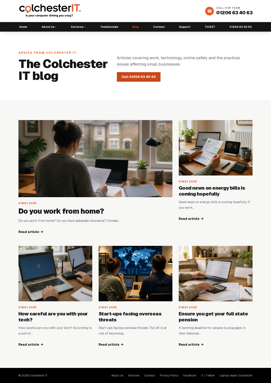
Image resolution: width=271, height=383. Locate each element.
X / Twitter (208, 375)
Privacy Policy (169, 375)
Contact (159, 26)
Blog (135, 26)
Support (184, 26)
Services (78, 26)
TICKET (210, 26)
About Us (49, 26)
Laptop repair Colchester (236, 375)
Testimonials (109, 26)
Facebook (189, 375)
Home (23, 26)
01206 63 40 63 (241, 26)
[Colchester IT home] (50, 11)
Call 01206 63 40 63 (139, 77)
